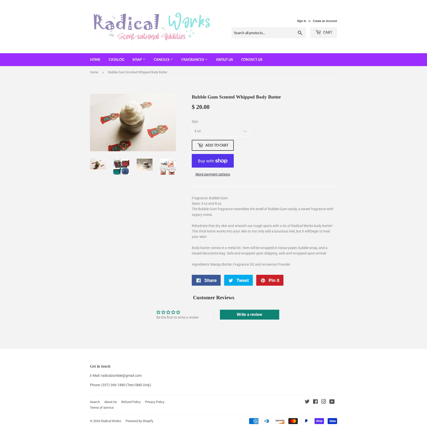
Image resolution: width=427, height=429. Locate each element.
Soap (137, 59)
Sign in (301, 21)
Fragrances (193, 59)
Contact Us (251, 59)
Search (95, 402)
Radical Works (111, 421)
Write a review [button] (249, 314)
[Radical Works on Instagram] (323, 402)
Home (95, 59)
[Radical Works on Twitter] (307, 402)
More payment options (212, 174)
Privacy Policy (154, 402)
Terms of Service (102, 407)
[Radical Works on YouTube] (332, 402)
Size (195, 122)
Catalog (116, 59)
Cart (327, 32)
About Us (224, 59)
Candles (162, 59)
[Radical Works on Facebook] (315, 402)
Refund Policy (131, 402)
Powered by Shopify (139, 421)
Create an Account (325, 21)
